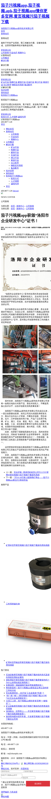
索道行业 (15, 160)
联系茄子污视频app (9, 95)
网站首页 (10, 129)
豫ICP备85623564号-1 (10, 763)
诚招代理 (22, 117)
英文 (3, 124)
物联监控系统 (18, 85)
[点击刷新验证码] (41, 777)
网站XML (5, 769)
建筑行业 (22, 82)
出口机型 (7, 85)
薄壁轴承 (5, 792)
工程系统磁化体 (13, 604)
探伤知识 (5, 93)
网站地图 (5, 797)
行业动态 (13, 53)
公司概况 (5, 58)
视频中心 (22, 53)
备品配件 (28, 85)
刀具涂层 (13, 792)
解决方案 (5, 60)
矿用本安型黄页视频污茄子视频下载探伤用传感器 (28, 545)
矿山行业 (5, 82)
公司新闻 (5, 53)
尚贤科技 (25, 769)
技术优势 (5, 90)
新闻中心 (20, 206)
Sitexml (16, 191)
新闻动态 (5, 34)
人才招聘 (13, 117)
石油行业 (30, 82)
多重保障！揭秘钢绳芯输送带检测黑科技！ (25, 685)
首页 (3, 31)
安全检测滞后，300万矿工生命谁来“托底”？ (25, 693)
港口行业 (39, 82)
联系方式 (5, 117)
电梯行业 (13, 82)
